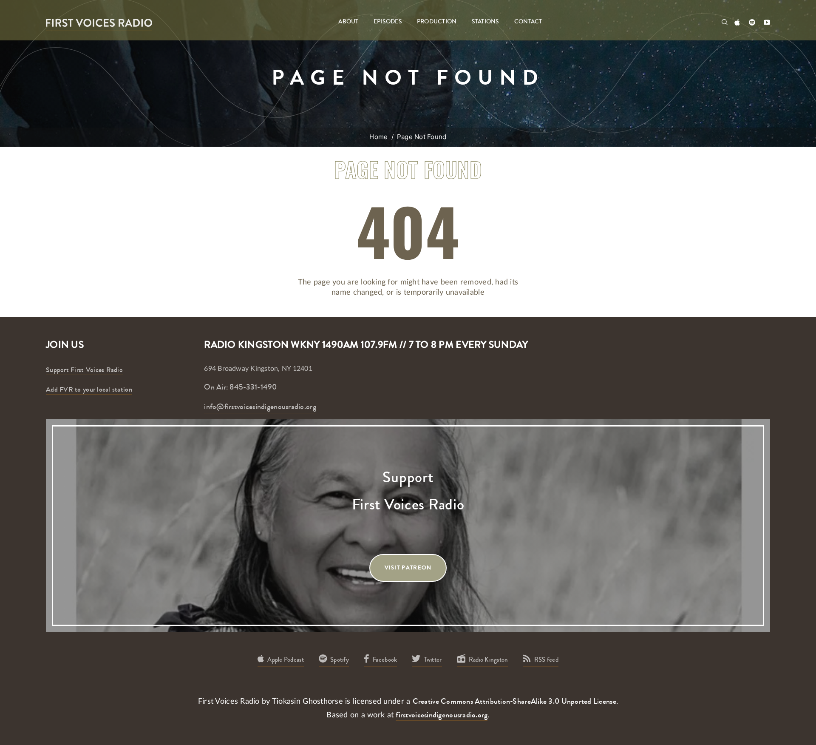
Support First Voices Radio (84, 370)
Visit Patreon (408, 568)
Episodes (388, 21)
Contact (528, 21)
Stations (485, 21)
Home (378, 137)
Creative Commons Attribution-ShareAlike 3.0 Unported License (514, 701)
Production (437, 21)
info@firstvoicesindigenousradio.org (260, 406)
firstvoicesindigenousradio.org (441, 714)
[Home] (99, 22)
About (348, 21)
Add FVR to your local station (89, 389)
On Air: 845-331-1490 (240, 386)
